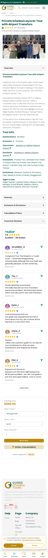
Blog (17, 521)
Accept (13, 545)
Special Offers (18, 526)
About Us (30, 517)
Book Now (24, 441)
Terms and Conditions (30, 522)
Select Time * (9, 419)
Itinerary (8, 197)
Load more (24, 388)
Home (4, 13)
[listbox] (24, 424)
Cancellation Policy (13, 213)
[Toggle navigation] (43, 7)
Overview (8, 68)
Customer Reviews (13, 221)
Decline (34, 545)
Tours (12, 13)
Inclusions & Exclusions (15, 205)
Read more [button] (9, 267)
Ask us (31, 454)
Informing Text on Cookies (31, 540)
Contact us (18, 533)
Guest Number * (11, 430)
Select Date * (10, 409)
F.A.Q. (7, 518)
